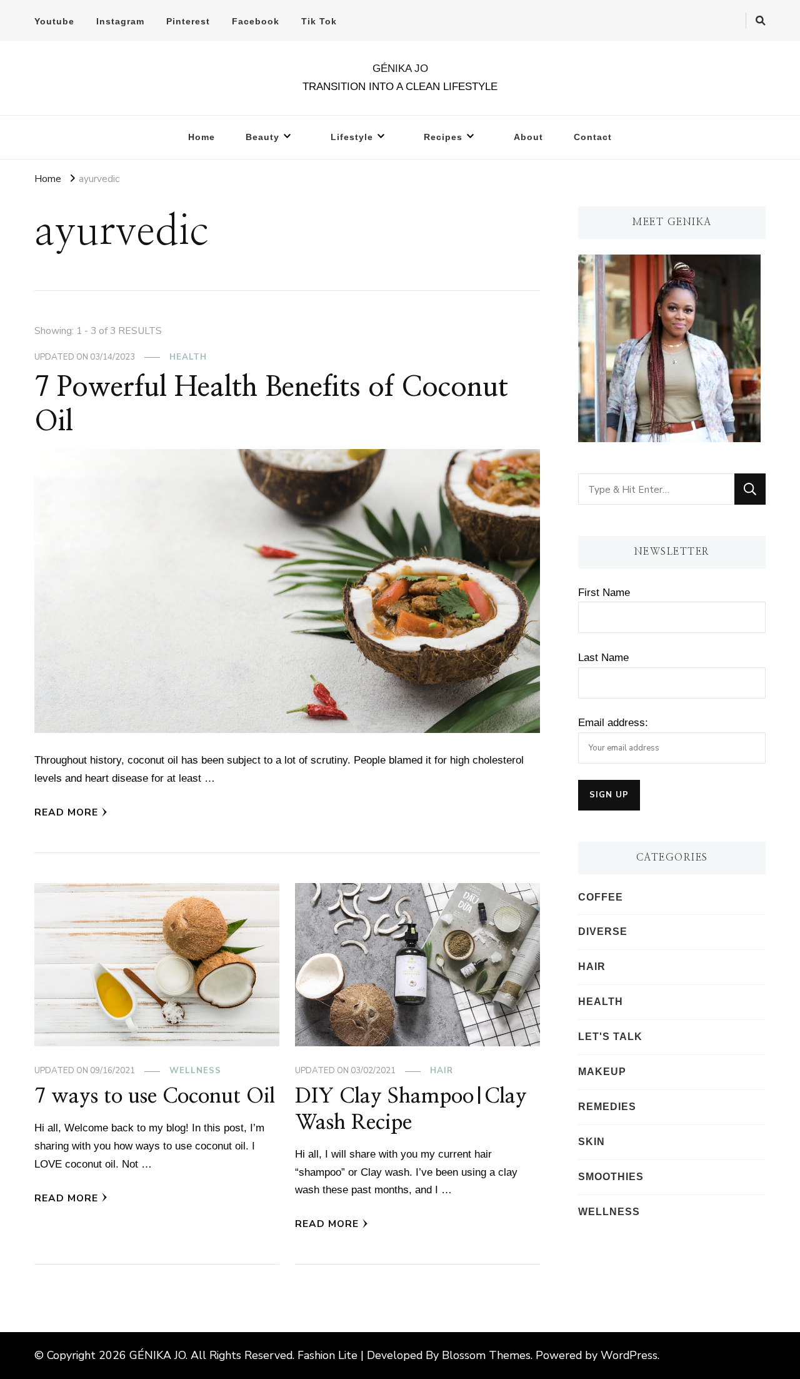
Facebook (255, 21)
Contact (593, 137)
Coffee (600, 897)
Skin (591, 1141)
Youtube (54, 21)
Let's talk (610, 1036)
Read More (66, 812)
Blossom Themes (486, 1355)
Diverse (603, 931)
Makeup (602, 1071)
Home (201, 137)
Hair (441, 1070)
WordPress (629, 1355)
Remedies (607, 1106)
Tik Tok (319, 21)
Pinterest (188, 21)
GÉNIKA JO (400, 68)
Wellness (195, 1070)
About (528, 137)
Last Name (603, 658)
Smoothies (611, 1176)
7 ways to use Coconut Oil (154, 1096)
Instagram (120, 21)
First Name (604, 593)
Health (188, 357)
